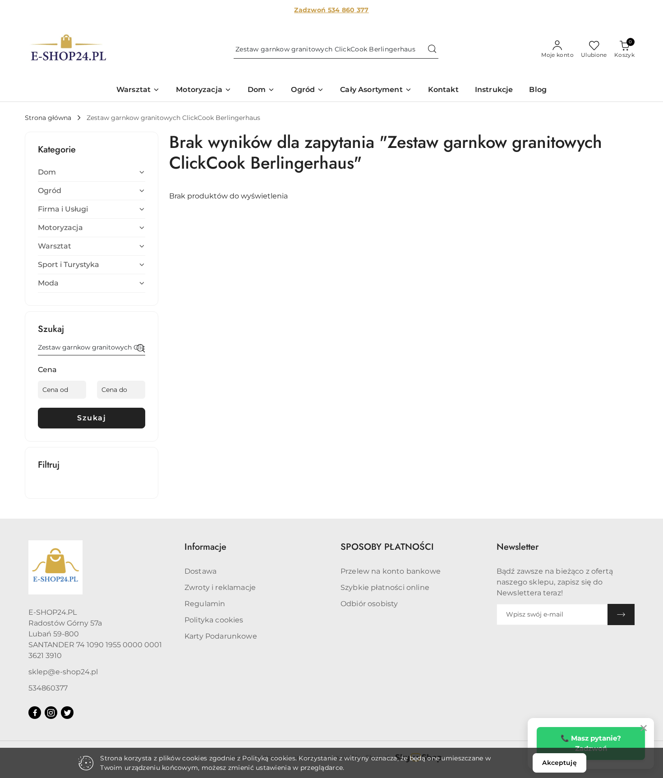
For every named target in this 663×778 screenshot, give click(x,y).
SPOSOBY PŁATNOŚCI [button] (387, 546)
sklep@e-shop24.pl (63, 672)
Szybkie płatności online (385, 587)
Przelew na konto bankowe (391, 571)
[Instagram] (51, 712)
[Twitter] (67, 712)
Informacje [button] (205, 546)
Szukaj (91, 418)
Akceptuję (559, 763)
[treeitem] (91, 172)
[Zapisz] (621, 614)
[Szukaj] (140, 349)
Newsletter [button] (518, 546)
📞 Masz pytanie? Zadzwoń (591, 743)
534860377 (48, 688)
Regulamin (204, 603)
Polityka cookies (214, 620)
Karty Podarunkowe (220, 636)
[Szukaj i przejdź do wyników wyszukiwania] (432, 49)
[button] (138, 90)
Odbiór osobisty (369, 603)
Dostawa (200, 571)
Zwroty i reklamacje (220, 587)
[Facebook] (34, 712)
